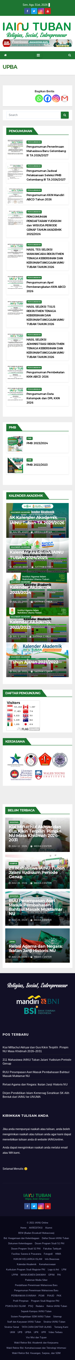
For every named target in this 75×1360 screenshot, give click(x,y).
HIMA (58, 1254)
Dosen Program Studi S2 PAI (26, 1248)
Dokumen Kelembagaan (20, 1243)
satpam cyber (43, 567)
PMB (30, 438)
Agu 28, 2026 (19, 957)
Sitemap (57, 1316)
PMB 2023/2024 (37, 443)
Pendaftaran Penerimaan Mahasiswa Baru (36, 1285)
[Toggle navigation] (38, 55)
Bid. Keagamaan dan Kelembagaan (21, 1238)
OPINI (51, 1274)
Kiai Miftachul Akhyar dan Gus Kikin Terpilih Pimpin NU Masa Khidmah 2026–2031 (35, 833)
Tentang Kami (61, 1327)
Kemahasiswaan (47, 1264)
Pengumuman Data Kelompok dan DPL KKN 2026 (43, 398)
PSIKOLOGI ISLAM (15, 1306)
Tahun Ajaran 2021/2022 (34, 662)
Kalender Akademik (20, 512)
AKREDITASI (36, 1227)
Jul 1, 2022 (19, 636)
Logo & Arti (53, 1269)
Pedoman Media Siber (36, 1280)
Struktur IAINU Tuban (54, 1321)
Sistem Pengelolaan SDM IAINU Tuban (31, 1316)
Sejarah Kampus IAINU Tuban (36, 1311)
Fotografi (48, 1254)
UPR (43, 1332)
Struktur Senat (11, 1327)
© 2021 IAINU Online (37, 1222)
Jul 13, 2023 (20, 602)
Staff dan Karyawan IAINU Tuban (24, 1321)
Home (23, 1227)
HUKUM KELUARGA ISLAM (27, 1259)
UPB (20, 1332)
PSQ (30, 1306)
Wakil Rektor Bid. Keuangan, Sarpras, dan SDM (36, 1353)
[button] (69, 55)
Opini (12, 942)
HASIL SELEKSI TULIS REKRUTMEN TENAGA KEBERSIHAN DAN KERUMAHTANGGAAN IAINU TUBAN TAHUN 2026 (45, 315)
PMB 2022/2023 (37, 464)
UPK (36, 1332)
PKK (59, 1295)
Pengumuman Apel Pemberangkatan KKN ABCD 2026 (46, 287)
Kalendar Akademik (26, 1264)
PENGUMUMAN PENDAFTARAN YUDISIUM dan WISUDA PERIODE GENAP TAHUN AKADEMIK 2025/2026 (44, 225)
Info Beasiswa (52, 1259)
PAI (59, 1274)
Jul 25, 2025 (20, 532)
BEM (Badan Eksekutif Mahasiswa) (36, 1233)
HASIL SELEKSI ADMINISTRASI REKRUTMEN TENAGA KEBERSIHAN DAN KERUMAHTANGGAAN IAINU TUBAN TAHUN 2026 (45, 348)
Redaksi (40, 1306)
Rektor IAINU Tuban (57, 1306)
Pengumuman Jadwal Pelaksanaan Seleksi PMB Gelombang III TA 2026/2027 (46, 175)
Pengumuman (34, 142)
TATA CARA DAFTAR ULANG (37, 1327)
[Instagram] (56, 98)
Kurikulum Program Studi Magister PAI (25, 1269)
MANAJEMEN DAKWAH (33, 1274)
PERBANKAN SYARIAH (23, 1295)
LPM (64, 1269)
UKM (12, 1332)
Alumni (48, 1227)
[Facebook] (47, 98)
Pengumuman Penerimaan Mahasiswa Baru (36, 1290)
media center (43, 532)
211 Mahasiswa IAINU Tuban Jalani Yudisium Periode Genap (37, 872)
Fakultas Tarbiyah (52, 1248)
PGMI (41, 1295)
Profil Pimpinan (20, 1301)
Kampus (13, 863)
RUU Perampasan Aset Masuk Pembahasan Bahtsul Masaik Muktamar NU (35, 907)
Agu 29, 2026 (19, 883)
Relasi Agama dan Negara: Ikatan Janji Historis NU (35, 948)
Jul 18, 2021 (20, 671)
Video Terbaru (55, 1332)
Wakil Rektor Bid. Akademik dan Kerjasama (36, 1342)
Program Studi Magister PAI (45, 1301)
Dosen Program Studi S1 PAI (49, 1243)
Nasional (14, 822)
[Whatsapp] (39, 98)
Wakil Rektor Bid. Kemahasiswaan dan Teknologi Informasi (36, 1348)
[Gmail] (65, 98)
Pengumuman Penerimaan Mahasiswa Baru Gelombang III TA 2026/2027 (46, 151)
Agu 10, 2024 (20, 567)
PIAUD (50, 1295)
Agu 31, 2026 (19, 846)
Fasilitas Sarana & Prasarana (26, 1254)
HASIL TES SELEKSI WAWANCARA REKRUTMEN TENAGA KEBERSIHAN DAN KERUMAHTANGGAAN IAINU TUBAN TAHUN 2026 (45, 258)
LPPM (15, 1274)
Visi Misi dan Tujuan (36, 1337)
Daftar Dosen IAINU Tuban (55, 1238)
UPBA (28, 1332)
